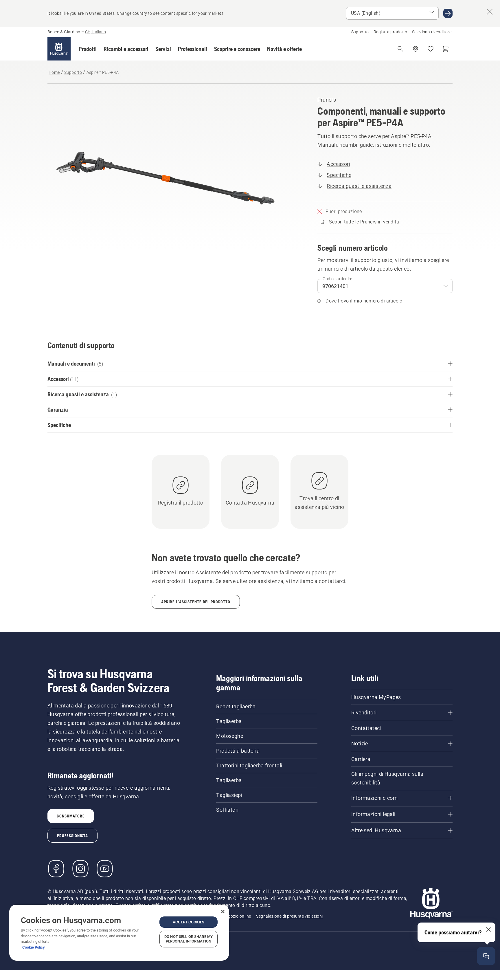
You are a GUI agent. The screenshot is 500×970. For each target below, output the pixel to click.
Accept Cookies (188, 922)
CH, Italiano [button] (95, 32)
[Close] (222, 911)
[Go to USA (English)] (448, 13)
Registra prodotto (390, 32)
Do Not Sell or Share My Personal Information (188, 938)
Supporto (360, 32)
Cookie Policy (33, 947)
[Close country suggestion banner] (489, 11)
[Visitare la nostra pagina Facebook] (56, 868)
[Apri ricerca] (400, 49)
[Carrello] (446, 49)
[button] (87, 48)
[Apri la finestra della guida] (486, 956)
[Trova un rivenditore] (415, 49)
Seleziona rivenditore (431, 32)
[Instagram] (80, 868)
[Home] (59, 48)
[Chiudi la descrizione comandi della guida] (488, 929)
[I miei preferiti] (431, 49)
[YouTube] (104, 868)
